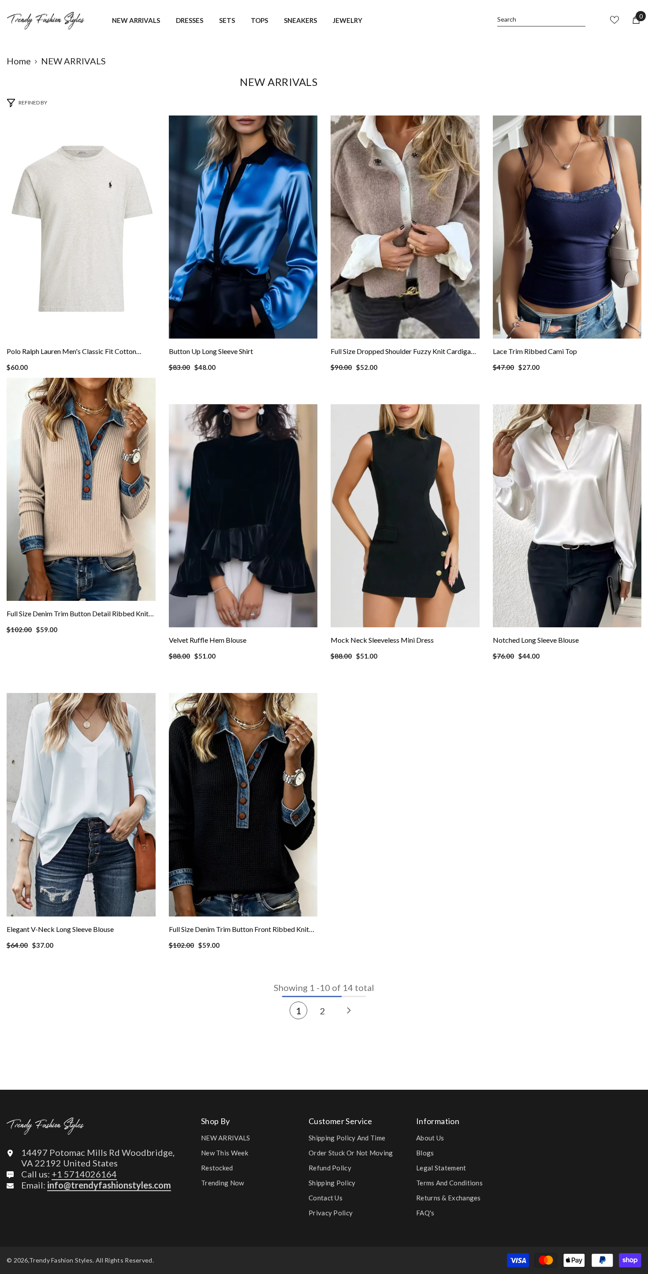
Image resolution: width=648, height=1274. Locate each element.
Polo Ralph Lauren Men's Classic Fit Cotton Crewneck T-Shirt (71, 352)
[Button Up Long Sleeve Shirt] (243, 227)
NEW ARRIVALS (73, 61)
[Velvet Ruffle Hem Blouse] (243, 515)
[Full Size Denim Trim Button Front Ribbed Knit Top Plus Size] (243, 804)
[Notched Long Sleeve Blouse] (567, 515)
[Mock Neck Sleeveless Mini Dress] (405, 515)
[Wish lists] (614, 19)
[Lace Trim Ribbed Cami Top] (567, 227)
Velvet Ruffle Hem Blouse (207, 640)
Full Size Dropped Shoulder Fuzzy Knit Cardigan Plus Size (402, 352)
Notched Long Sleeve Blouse (536, 640)
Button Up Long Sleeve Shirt (211, 351)
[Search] (541, 19)
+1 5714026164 (84, 1174)
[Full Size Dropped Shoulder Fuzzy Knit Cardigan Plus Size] (405, 227)
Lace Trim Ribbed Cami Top (535, 351)
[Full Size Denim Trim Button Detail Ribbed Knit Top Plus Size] (81, 489)
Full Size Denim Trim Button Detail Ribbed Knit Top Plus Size (78, 614)
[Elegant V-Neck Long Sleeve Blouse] (81, 804)
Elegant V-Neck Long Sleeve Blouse (60, 929)
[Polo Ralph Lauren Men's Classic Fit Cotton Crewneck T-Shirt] (81, 227)
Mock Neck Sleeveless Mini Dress (382, 640)
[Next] (349, 1010)
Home (19, 61)
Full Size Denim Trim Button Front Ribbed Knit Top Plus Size (239, 930)
